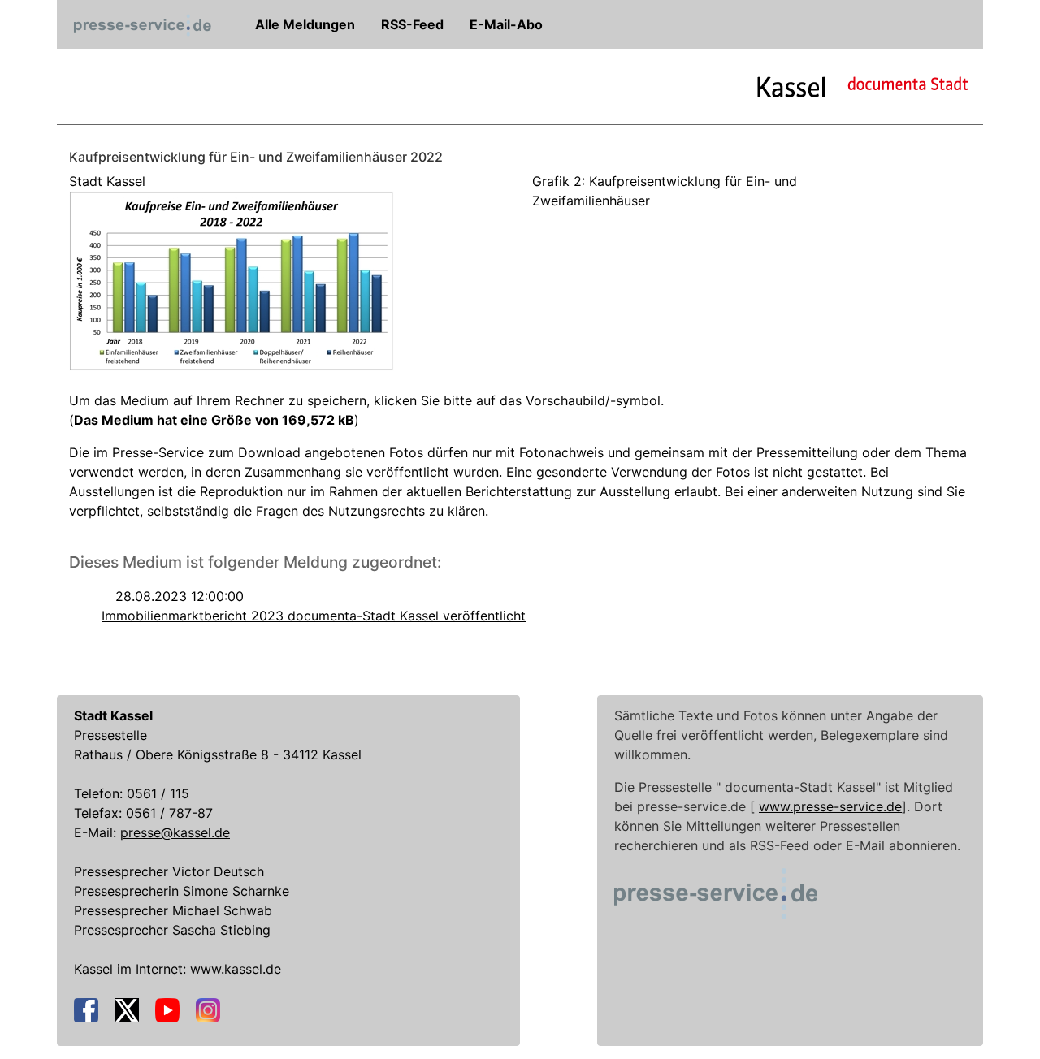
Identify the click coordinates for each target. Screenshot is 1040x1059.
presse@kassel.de (175, 832)
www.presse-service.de (830, 806)
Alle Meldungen (303, 24)
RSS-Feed (411, 24)
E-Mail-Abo (504, 24)
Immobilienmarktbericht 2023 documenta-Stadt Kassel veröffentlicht (314, 615)
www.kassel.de (235, 969)
